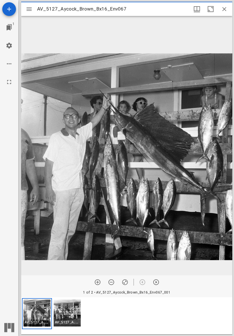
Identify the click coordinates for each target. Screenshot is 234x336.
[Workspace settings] (9, 45)
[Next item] (156, 282)
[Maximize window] (210, 9)
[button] (37, 314)
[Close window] (224, 9)
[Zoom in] (97, 282)
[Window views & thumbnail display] (197, 9)
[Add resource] (9, 9)
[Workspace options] (9, 64)
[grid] (126, 315)
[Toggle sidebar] (29, 9)
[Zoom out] (111, 282)
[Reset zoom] (125, 282)
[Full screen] (9, 82)
